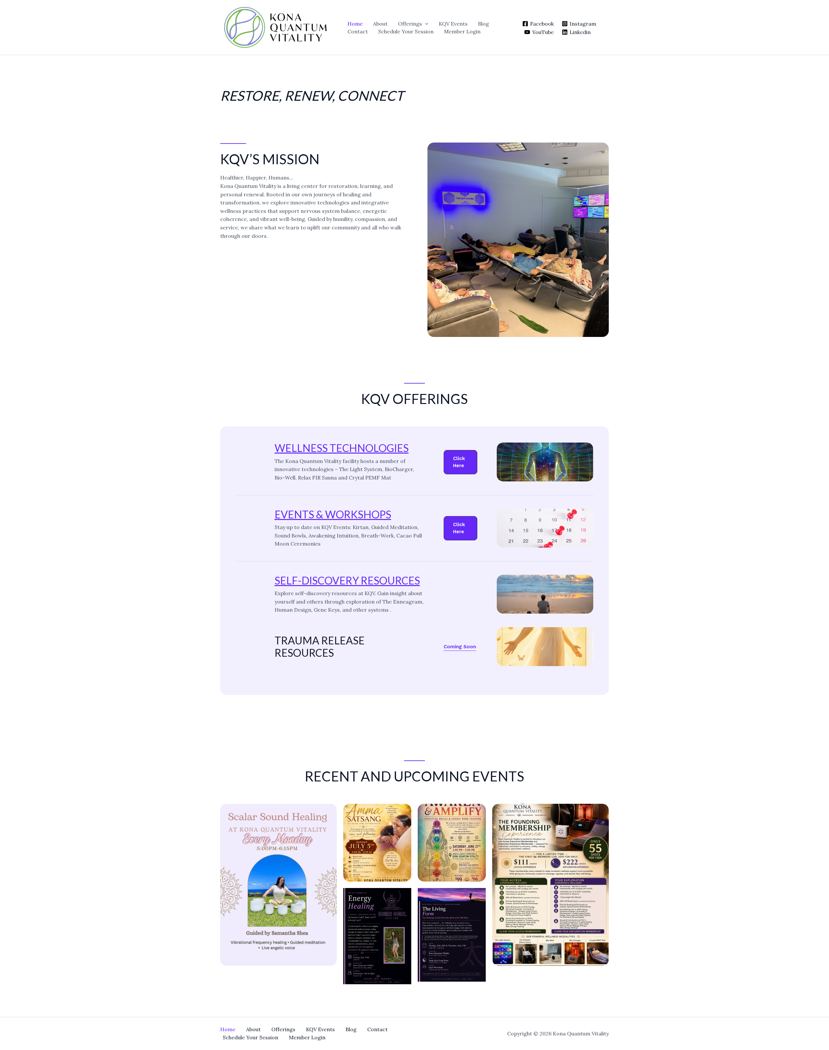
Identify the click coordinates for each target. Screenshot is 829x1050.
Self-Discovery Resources (347, 580)
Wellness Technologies (342, 448)
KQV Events (453, 23)
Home (355, 23)
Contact (357, 31)
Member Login (462, 31)
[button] (425, 24)
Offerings (410, 23)
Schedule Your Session (406, 31)
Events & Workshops (333, 514)
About (380, 23)
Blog (483, 23)
